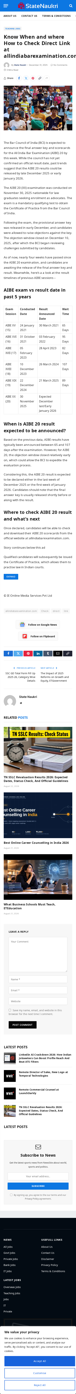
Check (44, 611)
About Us (10, 15)
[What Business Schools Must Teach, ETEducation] (38, 877)
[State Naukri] (38, 5)
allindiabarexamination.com (21, 611)
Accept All (40, 1361)
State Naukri (20, 65)
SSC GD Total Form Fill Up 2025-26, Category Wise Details (20, 677)
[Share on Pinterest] (33, 78)
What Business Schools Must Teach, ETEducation (30, 906)
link (66, 611)
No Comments (60, 65)
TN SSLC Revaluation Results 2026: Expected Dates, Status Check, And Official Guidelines (36, 779)
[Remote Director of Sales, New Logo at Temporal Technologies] (10, 1076)
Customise (39, 1373)
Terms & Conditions (56, 15)
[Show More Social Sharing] (47, 78)
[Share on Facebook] (19, 78)
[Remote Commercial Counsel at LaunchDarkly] (10, 1093)
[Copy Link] (40, 78)
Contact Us (29, 15)
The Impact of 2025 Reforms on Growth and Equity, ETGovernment (55, 677)
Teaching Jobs (12, 29)
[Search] (70, 6)
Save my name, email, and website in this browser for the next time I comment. (35, 1012)
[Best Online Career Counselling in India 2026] (38, 815)
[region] (38, 1360)
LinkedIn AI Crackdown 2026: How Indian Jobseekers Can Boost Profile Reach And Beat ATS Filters (45, 1058)
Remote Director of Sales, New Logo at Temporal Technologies (43, 1073)
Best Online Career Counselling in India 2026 (36, 843)
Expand (11, 576)
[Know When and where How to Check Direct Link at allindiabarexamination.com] (38, 108)
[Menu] (6, 6)
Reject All (40, 1385)
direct (56, 611)
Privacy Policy (32, 1198)
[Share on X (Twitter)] (26, 78)
